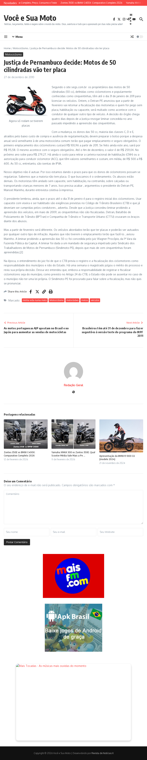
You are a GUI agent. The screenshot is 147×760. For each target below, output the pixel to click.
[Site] (73, 392)
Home (7, 48)
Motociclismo (20, 48)
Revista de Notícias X (102, 753)
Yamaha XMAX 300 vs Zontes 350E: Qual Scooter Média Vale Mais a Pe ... (73, 454)
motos (84, 300)
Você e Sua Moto (30, 17)
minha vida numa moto (35, 300)
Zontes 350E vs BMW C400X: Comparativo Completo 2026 (19, 454)
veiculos (95, 300)
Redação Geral (73, 385)
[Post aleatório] (132, 36)
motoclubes (72, 300)
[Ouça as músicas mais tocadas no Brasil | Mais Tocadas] (73, 702)
